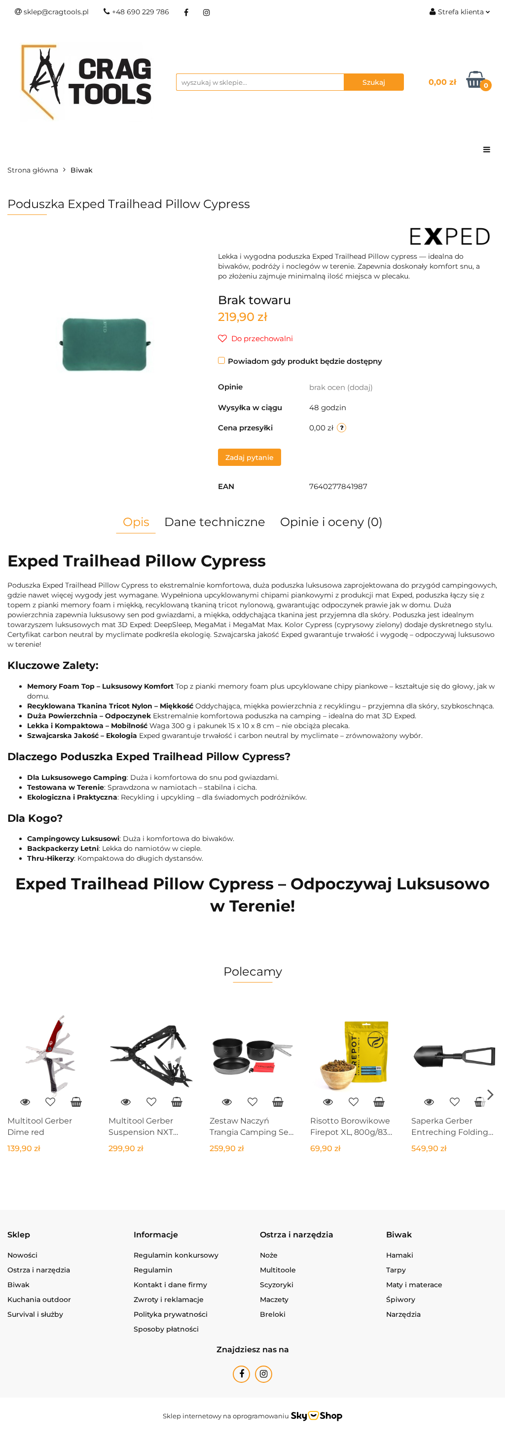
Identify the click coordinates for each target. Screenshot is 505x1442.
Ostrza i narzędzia (38, 1270)
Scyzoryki (276, 1284)
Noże (269, 1255)
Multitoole (278, 1270)
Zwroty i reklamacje (169, 1299)
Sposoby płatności (166, 1329)
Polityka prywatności (171, 1314)
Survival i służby (35, 1314)
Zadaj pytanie (249, 457)
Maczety (274, 1299)
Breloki (273, 1314)
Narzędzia (403, 1314)
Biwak (18, 1284)
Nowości (22, 1255)
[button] (18, 1235)
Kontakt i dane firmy (170, 1284)
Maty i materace (414, 1284)
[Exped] (450, 235)
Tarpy (396, 1270)
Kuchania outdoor (39, 1299)
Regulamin (153, 1270)
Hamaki (399, 1255)
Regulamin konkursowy (176, 1255)
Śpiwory (400, 1299)
